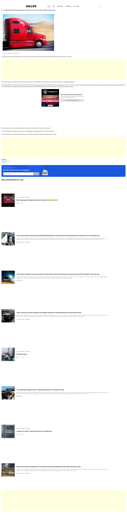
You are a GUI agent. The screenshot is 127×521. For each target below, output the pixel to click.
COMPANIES (68, 6)
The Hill (3, 162)
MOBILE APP (60, 6)
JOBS (53, 6)
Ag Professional (5, 161)
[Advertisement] (45, 69)
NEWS (48, 6)
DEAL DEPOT (76, 6)
